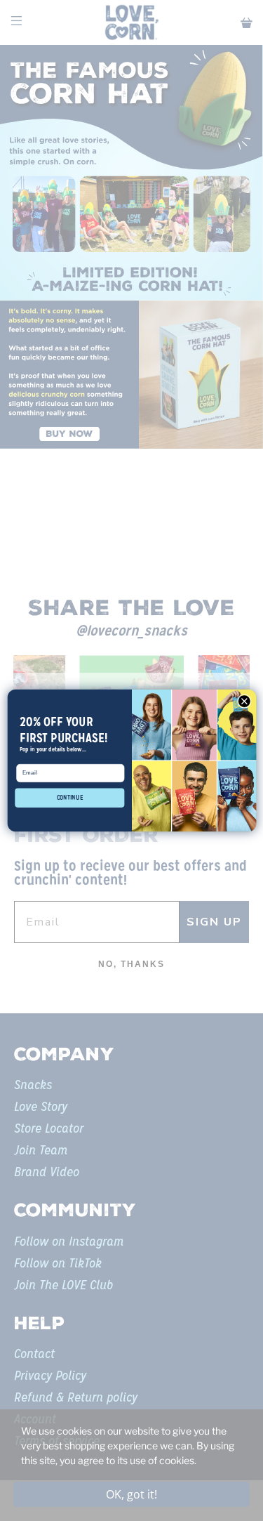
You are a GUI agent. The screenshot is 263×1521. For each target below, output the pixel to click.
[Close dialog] (244, 701)
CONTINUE (69, 798)
